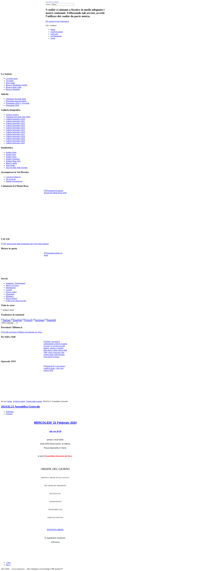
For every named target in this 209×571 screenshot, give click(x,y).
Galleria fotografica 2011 (15, 121)
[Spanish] (50, 320)
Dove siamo (10, 83)
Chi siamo (10, 81)
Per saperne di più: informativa (57, 21)
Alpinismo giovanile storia (16, 99)
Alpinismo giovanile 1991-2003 (18, 117)
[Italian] (6, 320)
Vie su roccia (11, 179)
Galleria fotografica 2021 (15, 143)
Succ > (8, 565)
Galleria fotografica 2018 (15, 136)
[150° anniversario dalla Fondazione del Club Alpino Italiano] (25, 244)
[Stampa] (9, 412)
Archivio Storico (12, 115)
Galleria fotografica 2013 (15, 125)
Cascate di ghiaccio (13, 177)
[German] (38, 320)
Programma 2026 (12, 105)
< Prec (8, 563)
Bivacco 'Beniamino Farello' (16, 85)
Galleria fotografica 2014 (15, 128)
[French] (27, 320)
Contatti (9, 290)
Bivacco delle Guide (13, 87)
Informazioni (11, 288)
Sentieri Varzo (11, 157)
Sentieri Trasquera (13, 159)
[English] (16, 320)
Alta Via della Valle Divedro (16, 168)
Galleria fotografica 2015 (15, 130)
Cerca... (49, 4)
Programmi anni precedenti (16, 101)
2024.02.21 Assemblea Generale (20, 406)
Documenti (10, 294)
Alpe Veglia (10, 165)
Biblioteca (10, 296)
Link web (54, 34)
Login (53, 38)
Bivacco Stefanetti (13, 89)
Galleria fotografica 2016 (15, 132)
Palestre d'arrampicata (14, 181)
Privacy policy (11, 292)
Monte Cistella (11, 163)
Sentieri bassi (11, 155)
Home (53, 30)
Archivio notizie (57, 32)
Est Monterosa (56, 36)
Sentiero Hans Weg (13, 161)
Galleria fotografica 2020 (15, 141)
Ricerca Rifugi (11, 298)
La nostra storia (12, 78)
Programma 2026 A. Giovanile (17, 103)
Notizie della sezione (34, 401)
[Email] (9, 414)
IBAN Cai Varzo (12, 285)
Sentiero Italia (11, 152)
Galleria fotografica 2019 (15, 139)
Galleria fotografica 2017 (15, 134)
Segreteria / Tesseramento (15, 283)
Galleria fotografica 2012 (15, 123)
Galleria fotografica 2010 (15, 119)
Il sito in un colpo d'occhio (16, 301)
